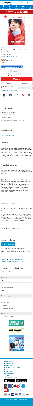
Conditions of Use (9, 363)
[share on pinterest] (23, 95)
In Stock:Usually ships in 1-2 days (17, 74)
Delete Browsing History (7, 271)
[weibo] (18, 386)
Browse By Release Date (7, 316)
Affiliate (7, 375)
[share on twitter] (4, 95)
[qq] (23, 386)
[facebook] (10, 386)
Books (10, 259)
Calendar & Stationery (13, 261)
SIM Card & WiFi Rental (11, 377)
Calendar (23, 261)
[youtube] (6, 390)
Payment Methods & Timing (7, 91)
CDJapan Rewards (9, 373)
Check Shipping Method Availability (9, 90)
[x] (5, 386)
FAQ (6, 369)
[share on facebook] (10, 95)
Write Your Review (8, 244)
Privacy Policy (8, 361)
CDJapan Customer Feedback (12, 367)
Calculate (24, 88)
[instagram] (14, 386)
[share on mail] (29, 95)
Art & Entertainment (18, 259)
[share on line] (17, 95)
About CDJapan (9, 365)
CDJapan (3, 259)
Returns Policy (8, 371)
